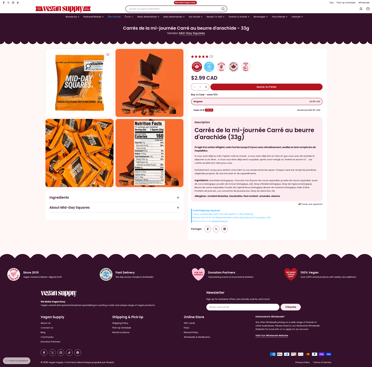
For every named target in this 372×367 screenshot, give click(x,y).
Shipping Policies (220, 221)
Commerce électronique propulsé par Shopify (89, 362)
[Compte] (361, 9)
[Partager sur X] (216, 229)
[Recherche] (223, 9)
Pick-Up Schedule (346, 2)
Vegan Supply (56, 362)
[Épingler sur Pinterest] (224, 229)
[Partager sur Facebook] (207, 229)
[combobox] (176, 9)
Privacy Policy (302, 362)
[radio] (257, 101)
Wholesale (364, 2)
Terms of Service (322, 362)
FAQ (332, 2)
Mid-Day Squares (192, 33)
